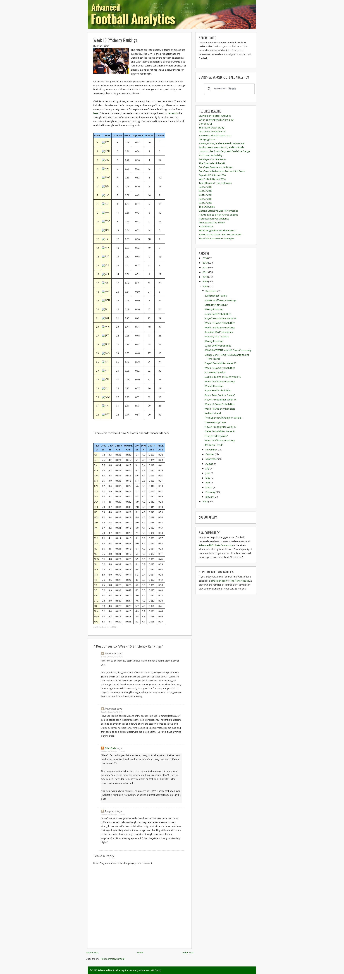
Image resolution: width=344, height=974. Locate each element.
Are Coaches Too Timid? (212, 222)
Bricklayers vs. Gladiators (212, 159)
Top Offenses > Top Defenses (215, 183)
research (173, 113)
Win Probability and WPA (212, 179)
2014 (205, 258)
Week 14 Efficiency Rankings (220, 408)
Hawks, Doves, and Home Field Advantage (222, 143)
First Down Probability (210, 155)
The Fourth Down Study (211, 127)
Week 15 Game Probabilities (220, 404)
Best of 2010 (205, 198)
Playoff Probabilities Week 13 (220, 426)
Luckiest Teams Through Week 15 (223, 376)
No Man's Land (213, 413)
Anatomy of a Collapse (217, 336)
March (209, 487)
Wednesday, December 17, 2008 (113, 751)
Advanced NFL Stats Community (216, 545)
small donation (219, 580)
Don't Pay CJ (205, 123)
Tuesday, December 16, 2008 (111, 657)
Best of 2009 (205, 202)
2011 (205, 272)
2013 (205, 262)
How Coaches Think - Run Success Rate (220, 234)
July (208, 468)
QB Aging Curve (207, 139)
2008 (205, 286)
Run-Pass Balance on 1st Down (216, 167)
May (208, 477)
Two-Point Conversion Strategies (216, 238)
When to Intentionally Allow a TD (216, 119)
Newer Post (92, 952)
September (212, 458)
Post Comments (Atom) (113, 958)
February (211, 492)
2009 (205, 281)
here (96, 113)
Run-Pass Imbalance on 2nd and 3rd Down (222, 171)
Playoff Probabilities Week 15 (220, 363)
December (211, 291)
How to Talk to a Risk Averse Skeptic (218, 214)
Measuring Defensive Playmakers (217, 230)
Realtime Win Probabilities (219, 332)
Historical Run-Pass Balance (214, 218)
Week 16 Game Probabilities (220, 367)
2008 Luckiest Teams (216, 295)
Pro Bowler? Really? (215, 372)
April (208, 482)
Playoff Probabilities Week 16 (220, 318)
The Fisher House (239, 580)
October (210, 454)
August (210, 463)
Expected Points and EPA (212, 175)
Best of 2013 (205, 186)
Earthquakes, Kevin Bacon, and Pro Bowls (221, 147)
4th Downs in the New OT (212, 131)
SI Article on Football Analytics (215, 115)
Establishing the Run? (216, 304)
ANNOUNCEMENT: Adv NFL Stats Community (228, 350)
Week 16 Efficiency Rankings (220, 327)
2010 (205, 276)
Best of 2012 (205, 190)
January (210, 496)
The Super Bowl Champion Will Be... (224, 417)
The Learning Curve (215, 422)
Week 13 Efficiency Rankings (220, 440)
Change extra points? (216, 436)
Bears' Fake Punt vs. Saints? (220, 395)
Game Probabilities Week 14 (220, 431)
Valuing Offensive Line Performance (218, 210)
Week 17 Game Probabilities (220, 322)
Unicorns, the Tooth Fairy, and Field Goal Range (224, 151)
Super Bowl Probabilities (218, 314)
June (208, 473)
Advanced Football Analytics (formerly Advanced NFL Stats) (129, 970)
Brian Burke (110, 748)
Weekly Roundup (214, 309)
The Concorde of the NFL (212, 163)
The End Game (207, 206)
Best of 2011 (205, 194)
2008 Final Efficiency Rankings (220, 300)
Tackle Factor (206, 226)
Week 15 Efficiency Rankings (115, 40)
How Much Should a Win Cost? (215, 135)
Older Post (188, 952)
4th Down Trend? (214, 445)
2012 (205, 267)
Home (140, 952)
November (212, 449)
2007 (205, 501)
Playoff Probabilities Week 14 (220, 399)
